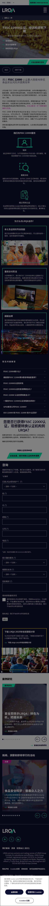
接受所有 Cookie (34, 892)
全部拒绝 (14, 892)
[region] (24, 891)
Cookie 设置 (24, 900)
